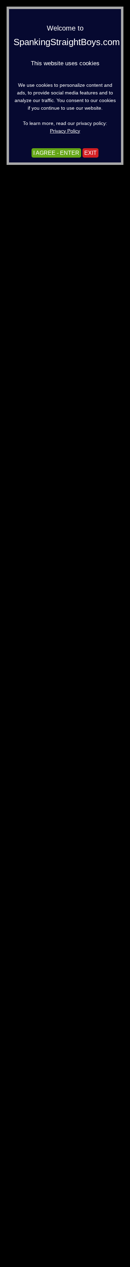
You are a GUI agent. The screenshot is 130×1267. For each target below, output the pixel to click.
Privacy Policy (65, 131)
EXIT (90, 153)
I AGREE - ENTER (56, 153)
